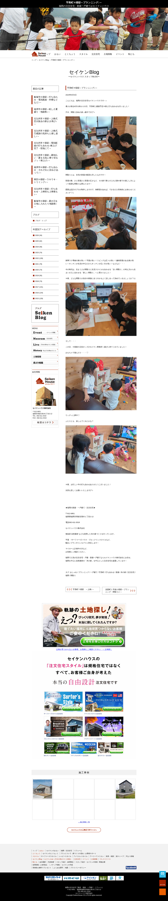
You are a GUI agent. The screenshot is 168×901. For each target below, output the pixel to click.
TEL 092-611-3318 (84, 891)
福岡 (67, 575)
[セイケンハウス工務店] (39, 54)
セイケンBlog (44, 60)
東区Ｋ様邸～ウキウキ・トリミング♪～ (46, 180)
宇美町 (101, 572)
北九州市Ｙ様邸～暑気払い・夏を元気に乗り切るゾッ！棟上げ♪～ (46, 158)
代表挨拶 (51, 862)
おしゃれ (73, 572)
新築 (117, 572)
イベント (120, 54)
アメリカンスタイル (81, 856)
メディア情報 (55, 865)
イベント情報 (51, 332)
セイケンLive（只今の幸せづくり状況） (58, 859)
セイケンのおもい (52, 850)
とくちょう (70, 54)
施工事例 (84, 772)
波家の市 (45, 363)
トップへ (162, 892)
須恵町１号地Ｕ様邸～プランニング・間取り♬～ (117, 590)
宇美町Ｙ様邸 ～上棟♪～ (83, 589)
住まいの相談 (162, 875)
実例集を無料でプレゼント (42, 867)
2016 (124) (39, 293)
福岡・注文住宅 (66, 850)
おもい (57, 54)
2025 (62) (38, 241)
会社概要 (42, 862)
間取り (73, 575)
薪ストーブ (120, 856)
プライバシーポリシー (78, 867)
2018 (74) (38, 281)
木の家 (123, 572)
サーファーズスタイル (49, 856)
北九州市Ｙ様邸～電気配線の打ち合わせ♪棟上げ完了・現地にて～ (45, 146)
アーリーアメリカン (97, 856)
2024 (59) (38, 247)
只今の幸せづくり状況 (48, 344)
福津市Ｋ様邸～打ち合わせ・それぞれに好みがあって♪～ (46, 170)
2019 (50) (38, 275)
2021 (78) (38, 264)
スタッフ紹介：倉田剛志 (65, 862)
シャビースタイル (65, 856)
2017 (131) (39, 287)
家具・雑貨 (110, 856)
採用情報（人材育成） (40, 865)
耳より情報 (130, 856)
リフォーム (78, 850)
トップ (47, 54)
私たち (131, 54)
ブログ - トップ (41, 221)
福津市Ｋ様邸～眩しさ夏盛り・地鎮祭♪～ (46, 110)
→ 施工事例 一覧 (84, 822)
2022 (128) (39, 258)
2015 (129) (39, 298)
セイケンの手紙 (67, 865)
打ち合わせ (110, 572)
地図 (66, 867)
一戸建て (93, 572)
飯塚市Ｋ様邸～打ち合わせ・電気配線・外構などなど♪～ (46, 100)
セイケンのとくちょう (50, 853)
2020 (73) (38, 270)
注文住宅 (96, 54)
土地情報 (108, 54)
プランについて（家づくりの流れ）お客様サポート (78, 853)
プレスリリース (105, 859)
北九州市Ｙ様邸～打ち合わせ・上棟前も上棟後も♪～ (46, 191)
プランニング (83, 572)
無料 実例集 (162, 884)
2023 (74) (38, 252)
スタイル (83, 54)
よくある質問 (58, 867)
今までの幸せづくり (49, 350)
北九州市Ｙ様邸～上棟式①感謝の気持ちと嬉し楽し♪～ (46, 133)
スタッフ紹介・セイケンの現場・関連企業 (90, 862)
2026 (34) (38, 235)
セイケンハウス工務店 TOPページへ (84, 830)
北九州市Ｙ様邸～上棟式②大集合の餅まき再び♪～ (45, 121)
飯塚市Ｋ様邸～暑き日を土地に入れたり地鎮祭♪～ (46, 204)
